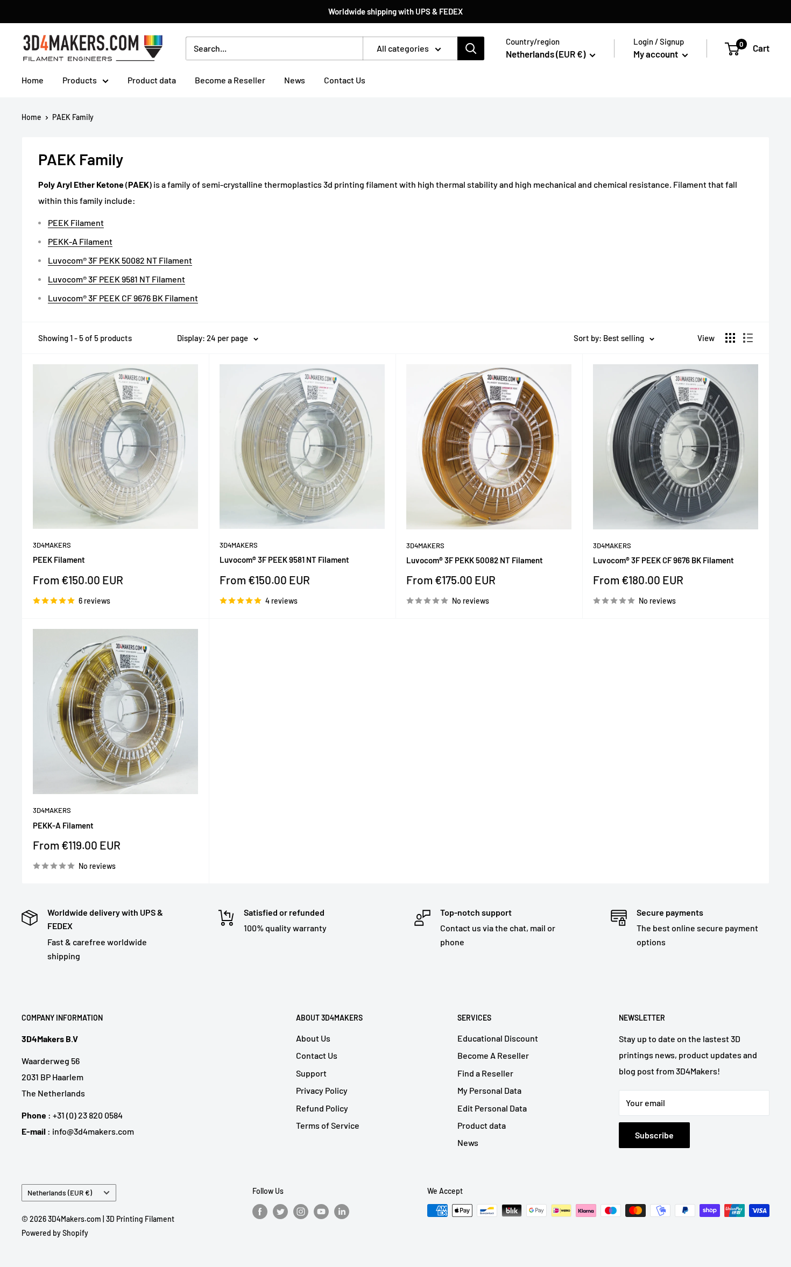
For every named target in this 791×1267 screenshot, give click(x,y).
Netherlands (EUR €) (59, 1192)
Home (33, 80)
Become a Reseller (230, 80)
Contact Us (344, 80)
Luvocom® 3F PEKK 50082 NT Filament (120, 260)
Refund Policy (322, 1108)
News (294, 80)
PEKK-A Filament (80, 241)
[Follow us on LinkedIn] (341, 1211)
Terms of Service (327, 1125)
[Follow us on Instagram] (300, 1211)
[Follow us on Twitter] (280, 1211)
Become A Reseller (493, 1055)
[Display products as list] (748, 338)
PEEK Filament (76, 222)
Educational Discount (497, 1038)
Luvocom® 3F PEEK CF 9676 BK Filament (123, 298)
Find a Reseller (485, 1073)
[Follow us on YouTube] (321, 1211)
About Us (313, 1038)
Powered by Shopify (55, 1232)
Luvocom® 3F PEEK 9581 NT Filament (116, 279)
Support (311, 1073)
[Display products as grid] (730, 338)
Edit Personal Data (492, 1108)
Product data (152, 80)
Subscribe (654, 1135)
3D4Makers (52, 545)
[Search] (470, 48)
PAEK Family (73, 117)
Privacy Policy (322, 1090)
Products (79, 80)
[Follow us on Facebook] (259, 1211)
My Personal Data (489, 1090)
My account (656, 53)
